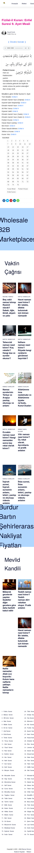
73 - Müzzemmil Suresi (9, 825)
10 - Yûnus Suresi (7, 741)
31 (23, 156)
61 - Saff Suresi (6, 785)
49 (13, 169)
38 (8, 163)
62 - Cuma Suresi (7, 788)
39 (13, 163)
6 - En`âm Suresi (7, 728)
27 (27, 153)
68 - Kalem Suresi (7, 808)
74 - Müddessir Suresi (8, 828)
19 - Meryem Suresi (8, 770)
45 (18, 166)
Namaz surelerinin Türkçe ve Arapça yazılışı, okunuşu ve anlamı (8, 397)
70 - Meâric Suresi (7, 815)
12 (30, 144)
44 (13, 166)
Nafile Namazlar (24, 297)
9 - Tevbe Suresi (7, 738)
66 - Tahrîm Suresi (7, 802)
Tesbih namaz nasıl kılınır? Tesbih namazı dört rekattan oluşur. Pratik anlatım (24, 599)
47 (27, 166)
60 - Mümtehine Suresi (8, 782)
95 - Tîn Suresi (29, 834)
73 (8, 185)
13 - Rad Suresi (6, 751)
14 (13, 147)
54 (13, 172)
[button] (15, 3)
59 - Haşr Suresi (7, 779)
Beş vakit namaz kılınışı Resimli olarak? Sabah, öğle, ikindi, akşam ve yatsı (9, 307)
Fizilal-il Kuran (23, 189)
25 (18, 153)
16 (23, 147)
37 (27, 159)
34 (13, 159)
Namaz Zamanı (26, 849)
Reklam (29, 852)
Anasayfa (15, 3)
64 (13, 178)
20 (18, 150)
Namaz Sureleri (8, 386)
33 (8, 159)
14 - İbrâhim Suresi (8, 754)
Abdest (24, 3)
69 (13, 181)
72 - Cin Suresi (6, 821)
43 (8, 166)
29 (13, 156)
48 (8, 169)
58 (8, 175)
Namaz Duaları (23, 386)
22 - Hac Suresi (29, 718)
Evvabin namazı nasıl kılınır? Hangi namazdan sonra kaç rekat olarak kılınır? (9, 440)
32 (27, 156)
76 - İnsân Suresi (7, 834)
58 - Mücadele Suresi (8, 775)
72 (27, 181)
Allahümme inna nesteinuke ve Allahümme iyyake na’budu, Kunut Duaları (24, 397)
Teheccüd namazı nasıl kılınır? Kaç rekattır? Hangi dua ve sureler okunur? (9, 350)
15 (18, 147)
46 (23, 166)
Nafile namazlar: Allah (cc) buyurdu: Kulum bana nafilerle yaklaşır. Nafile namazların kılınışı (8, 680)
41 (23, 163)
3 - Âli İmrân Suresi (8, 718)
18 (8, 150)
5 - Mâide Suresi (7, 724)
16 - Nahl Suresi (7, 760)
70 (18, 181)
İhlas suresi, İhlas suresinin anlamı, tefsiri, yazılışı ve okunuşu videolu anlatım (24, 491)
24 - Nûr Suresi (29, 724)
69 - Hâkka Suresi (7, 811)
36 (23, 159)
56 (23, 172)
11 (25, 144)
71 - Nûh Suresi (6, 818)
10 (20, 144)
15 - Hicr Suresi (6, 757)
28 (8, 156)
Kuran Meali (5, 137)
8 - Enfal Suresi (6, 734)
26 (23, 153)
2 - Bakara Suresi (7, 715)
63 (8, 178)
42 (27, 163)
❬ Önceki (12, 42)
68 (8, 181)
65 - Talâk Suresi (7, 798)
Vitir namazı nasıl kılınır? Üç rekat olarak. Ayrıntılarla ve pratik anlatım (24, 442)
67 (27, 178)
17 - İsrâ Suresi (6, 764)
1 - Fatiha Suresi (7, 711)
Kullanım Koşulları (19, 852)
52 (27, 169)
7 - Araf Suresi (6, 731)
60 (18, 175)
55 (18, 172)
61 (23, 175)
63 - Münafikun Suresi (8, 792)
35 (18, 159)
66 (23, 178)
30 (18, 156)
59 (13, 175)
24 (13, 153)
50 (18, 169)
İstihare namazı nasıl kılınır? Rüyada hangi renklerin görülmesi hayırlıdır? (24, 350)
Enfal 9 (14, 97)
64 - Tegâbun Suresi (8, 795)
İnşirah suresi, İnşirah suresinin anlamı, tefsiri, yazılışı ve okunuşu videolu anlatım (9, 492)
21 (23, 150)
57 (27, 172)
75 (18, 185)
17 (27, 147)
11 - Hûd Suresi (6, 744)
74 (13, 185)
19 (13, 150)
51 (23, 169)
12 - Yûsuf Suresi (7, 747)
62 (27, 175)
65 (18, 178)
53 (8, 172)
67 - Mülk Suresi (7, 805)
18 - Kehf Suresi (7, 767)
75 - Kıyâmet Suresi (8, 831)
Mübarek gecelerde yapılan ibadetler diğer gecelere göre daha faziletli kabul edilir (9, 601)
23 (8, 153)
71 (23, 181)
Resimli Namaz (8, 297)
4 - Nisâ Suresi (6, 721)
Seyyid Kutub (11, 32)
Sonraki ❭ (22, 42)
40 (18, 163)
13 (8, 147)
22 (27, 150)
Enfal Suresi (11, 192)
